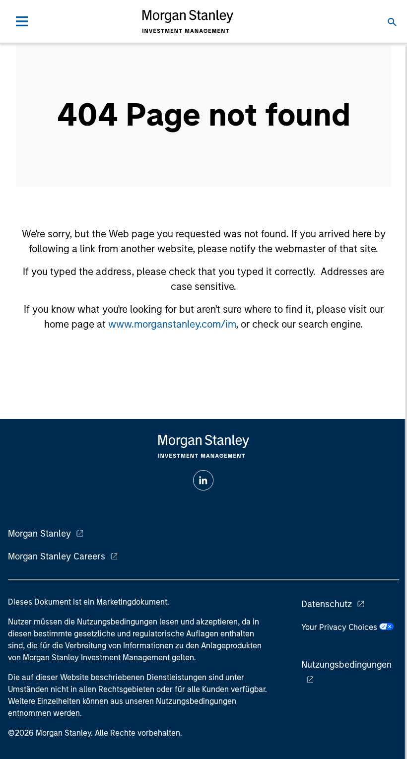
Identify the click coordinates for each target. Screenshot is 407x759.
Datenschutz (326, 604)
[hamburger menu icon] (22, 21)
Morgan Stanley (39, 533)
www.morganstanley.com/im (172, 324)
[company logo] (187, 21)
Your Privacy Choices (340, 627)
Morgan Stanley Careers (56, 556)
